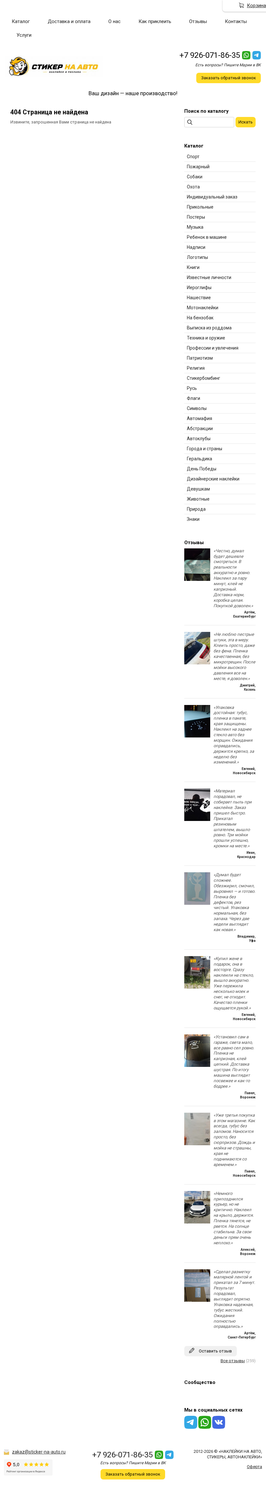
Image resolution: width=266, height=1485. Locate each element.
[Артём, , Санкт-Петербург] (197, 1300)
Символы (197, 408)
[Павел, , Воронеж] (197, 1065)
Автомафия (199, 418)
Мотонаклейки (202, 307)
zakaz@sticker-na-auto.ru (39, 1451)
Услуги (24, 35)
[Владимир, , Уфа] (197, 903)
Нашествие (199, 297)
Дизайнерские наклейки (213, 478)
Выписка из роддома (209, 327)
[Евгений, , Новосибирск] (197, 736)
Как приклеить (155, 21)
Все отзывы (233, 1360)
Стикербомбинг (203, 378)
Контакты (236, 21)
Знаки (193, 519)
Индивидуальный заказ (212, 196)
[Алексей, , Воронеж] (197, 1222)
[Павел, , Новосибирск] (197, 1143)
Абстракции (200, 428)
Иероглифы (199, 287)
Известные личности (209, 277)
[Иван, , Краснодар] (197, 819)
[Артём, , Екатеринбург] (197, 579)
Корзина (256, 5)
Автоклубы (199, 438)
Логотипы (197, 257)
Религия (196, 368)
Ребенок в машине (207, 237)
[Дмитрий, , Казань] (197, 662)
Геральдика (199, 458)
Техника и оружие (206, 337)
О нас (114, 21)
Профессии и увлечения (212, 348)
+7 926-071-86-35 (209, 55)
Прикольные (200, 207)
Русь (192, 388)
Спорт (193, 156)
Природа (196, 509)
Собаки (194, 176)
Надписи (196, 247)
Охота (193, 186)
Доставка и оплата (69, 21)
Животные (198, 499)
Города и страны (204, 448)
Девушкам (198, 489)
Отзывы (198, 21)
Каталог (21, 21)
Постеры (196, 217)
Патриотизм (200, 358)
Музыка (195, 227)
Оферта (254, 1466)
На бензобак (200, 317)
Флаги (193, 398)
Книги (193, 267)
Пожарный (198, 166)
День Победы (201, 468)
